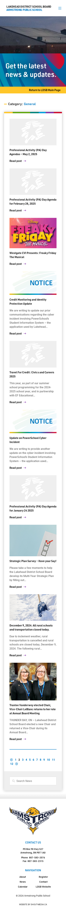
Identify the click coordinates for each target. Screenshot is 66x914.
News (23, 881)
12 (11, 763)
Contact (43, 881)
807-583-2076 (37, 857)
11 (53, 759)
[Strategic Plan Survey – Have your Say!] (33, 540)
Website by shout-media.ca (33, 904)
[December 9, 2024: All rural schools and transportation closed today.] (33, 607)
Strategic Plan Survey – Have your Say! (33, 561)
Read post (15, 161)
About (22, 876)
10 (48, 759)
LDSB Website (43, 886)
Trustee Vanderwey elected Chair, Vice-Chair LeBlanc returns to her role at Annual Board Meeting (32, 709)
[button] (60, 8)
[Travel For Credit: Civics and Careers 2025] (33, 354)
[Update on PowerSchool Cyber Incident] (33, 421)
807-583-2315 (35, 861)
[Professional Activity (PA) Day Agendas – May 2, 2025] (33, 132)
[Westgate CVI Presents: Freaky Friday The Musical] (33, 233)
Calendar (22, 886)
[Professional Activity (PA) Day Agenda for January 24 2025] (33, 488)
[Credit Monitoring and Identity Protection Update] (33, 283)
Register (43, 876)
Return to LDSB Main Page (45, 90)
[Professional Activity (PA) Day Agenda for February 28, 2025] (33, 181)
